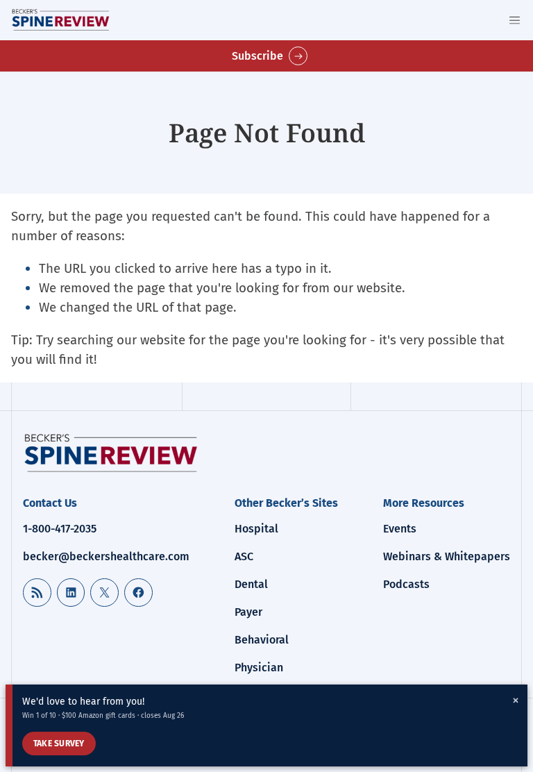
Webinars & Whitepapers (446, 556)
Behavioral (262, 639)
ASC (244, 556)
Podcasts (406, 584)
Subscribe (257, 55)
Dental (251, 584)
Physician (259, 667)
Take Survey (59, 743)
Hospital (256, 528)
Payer (248, 612)
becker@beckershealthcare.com (106, 556)
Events (399, 528)
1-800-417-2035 (59, 528)
